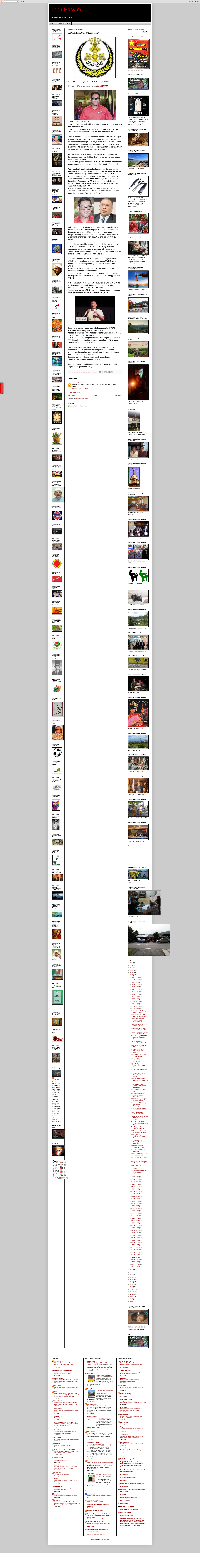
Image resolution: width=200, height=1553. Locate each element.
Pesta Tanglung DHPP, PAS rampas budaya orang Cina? (139, 1037)
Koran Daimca (124, 1442)
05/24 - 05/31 (135, 1218)
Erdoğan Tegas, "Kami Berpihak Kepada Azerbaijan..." (137, 1051)
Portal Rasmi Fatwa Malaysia (95, 1534)
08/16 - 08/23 (135, 1189)
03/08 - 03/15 (135, 1245)
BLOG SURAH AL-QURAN (95, 1511)
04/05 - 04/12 (135, 1235)
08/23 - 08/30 (135, 1186)
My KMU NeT (58, 1416)
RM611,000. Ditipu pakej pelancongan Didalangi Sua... (138, 1136)
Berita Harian (124, 1480)
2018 (131, 1272)
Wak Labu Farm (92, 1404)
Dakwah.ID (123, 1378)
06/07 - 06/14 (135, 1213)
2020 (131, 975)
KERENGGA (58, 1385)
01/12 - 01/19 (135, 1264)
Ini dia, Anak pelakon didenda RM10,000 (137, 1146)
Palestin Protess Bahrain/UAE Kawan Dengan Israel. (137, 1060)
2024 (131, 965)
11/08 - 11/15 (135, 994)
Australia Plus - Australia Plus (129, 1509)
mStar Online (124, 1486)
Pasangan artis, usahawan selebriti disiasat (138, 1055)
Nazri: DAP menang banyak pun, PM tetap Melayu (100, 1462)
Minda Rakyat (58, 1486)
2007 (131, 1299)
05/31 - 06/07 (135, 1215)
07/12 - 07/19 (135, 1201)
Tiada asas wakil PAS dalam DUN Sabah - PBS (139, 1024)
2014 (131, 1282)
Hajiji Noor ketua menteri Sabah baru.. (138, 1150)
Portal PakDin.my (59, 1378)
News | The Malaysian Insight (128, 1497)
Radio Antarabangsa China (128, 1459)
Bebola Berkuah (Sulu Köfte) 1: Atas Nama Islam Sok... (139, 1162)
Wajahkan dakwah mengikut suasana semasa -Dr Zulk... (139, 1172)
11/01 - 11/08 (135, 996)
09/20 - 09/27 (135, 1177)
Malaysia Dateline (125, 1512)
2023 (131, 967)
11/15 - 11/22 (135, 991)
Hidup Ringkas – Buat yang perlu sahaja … (133, 1483)
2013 (131, 1284)
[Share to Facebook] (109, 372)
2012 (131, 1287)
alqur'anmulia (91, 1494)
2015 (131, 1279)
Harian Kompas (125, 1500)
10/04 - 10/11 (135, 1006)
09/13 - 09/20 (135, 1179)
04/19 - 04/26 (135, 1230)
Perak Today (58, 1465)
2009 (131, 1294)
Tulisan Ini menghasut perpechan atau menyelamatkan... (137, 1020)
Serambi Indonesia (125, 1361)
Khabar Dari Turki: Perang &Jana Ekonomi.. (138, 1011)
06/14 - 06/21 (135, 1211)
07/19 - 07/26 (135, 1198)
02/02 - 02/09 (135, 1257)
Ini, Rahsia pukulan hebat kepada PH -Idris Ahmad (139, 1131)
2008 (131, 1296)
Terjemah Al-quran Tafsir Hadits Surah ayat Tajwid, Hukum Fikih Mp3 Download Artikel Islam (99, 1515)
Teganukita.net (91, 1473)
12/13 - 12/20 (135, 982)
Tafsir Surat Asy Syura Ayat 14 (95, 1518)
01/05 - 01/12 (135, 1267)
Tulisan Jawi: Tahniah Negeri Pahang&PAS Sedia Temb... (139, 1117)
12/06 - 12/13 (135, 984)
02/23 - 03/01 (135, 1249)
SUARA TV (57, 1437)
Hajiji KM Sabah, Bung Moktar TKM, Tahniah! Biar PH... (139, 1123)
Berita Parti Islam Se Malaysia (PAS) (65, 1422)
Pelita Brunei (124, 1474)
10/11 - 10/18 (135, 1004)
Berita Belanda (124, 1414)
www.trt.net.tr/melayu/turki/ (128, 1477)
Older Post (118, 395)
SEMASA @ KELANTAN (94, 1442)
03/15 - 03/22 (135, 1242)
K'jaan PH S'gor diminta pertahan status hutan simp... (138, 1065)
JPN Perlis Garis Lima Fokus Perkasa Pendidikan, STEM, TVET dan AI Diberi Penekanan (64, 1364)
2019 (131, 1270)
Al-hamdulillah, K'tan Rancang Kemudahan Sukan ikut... (138, 1142)
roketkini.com (58, 1494)
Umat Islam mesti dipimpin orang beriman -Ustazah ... (139, 1109)
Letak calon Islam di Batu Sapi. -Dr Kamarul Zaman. (139, 1015)
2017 (131, 1274)
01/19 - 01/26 (135, 1262)
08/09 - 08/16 (135, 1191)
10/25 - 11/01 (135, 999)
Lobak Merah (58, 1401)
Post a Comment (75, 392)
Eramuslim (123, 1407)
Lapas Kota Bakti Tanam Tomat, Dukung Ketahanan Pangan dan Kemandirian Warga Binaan (131, 1364)
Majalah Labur (91, 1361)
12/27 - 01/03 (135, 977)
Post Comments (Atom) (81, 399)
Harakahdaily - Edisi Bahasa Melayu (131, 1450)
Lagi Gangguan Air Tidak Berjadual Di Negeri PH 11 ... (139, 1080)
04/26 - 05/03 (135, 1228)
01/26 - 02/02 (135, 1259)
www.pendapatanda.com (127, 1456)
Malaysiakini (124, 1503)
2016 (131, 1277)
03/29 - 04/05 (135, 1237)
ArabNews (123, 1385)
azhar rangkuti (76, 382)
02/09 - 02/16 (135, 1254)
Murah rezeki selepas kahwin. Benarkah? (137, 1112)
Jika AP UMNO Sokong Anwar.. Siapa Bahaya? (138, 1042)
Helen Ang (57, 1443)
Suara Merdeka (58, 1361)
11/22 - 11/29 (135, 989)
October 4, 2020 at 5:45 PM (80, 388)
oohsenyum (90, 1373)
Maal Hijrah (90, 1508)
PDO (55, 1392)
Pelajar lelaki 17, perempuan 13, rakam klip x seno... (139, 1032)
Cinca (56, 1479)
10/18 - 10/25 (135, 1001)
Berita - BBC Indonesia (127, 1506)
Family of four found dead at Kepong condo (65, 1417)
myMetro (123, 1494)
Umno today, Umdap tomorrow (62, 1445)
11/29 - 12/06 (135, 987)
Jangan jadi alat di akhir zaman (62, 1474)
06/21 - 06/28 (135, 1208)
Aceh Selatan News (126, 1399)
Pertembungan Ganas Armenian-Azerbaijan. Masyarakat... (138, 1095)
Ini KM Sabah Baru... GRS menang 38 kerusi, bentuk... (138, 1167)
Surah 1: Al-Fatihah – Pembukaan (95, 1501)
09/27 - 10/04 (135, 1009)
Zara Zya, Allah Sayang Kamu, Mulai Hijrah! (137, 1127)
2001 (131, 1301)
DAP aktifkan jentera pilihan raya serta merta (65, 1495)
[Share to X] (107, 372)
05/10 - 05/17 (135, 1223)
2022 (131, 970)
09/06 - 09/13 (135, 1181)
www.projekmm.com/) (126, 1515)
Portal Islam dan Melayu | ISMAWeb (64, 1450)
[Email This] (103, 372)
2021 (131, 972)
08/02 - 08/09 (135, 1194)
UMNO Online (58, 1408)
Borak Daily (57, 1430)
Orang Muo (90, 1389)
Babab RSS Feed (92, 1416)
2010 (131, 1291)
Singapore (123, 1427)
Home (52, 23)
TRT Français (124, 1434)
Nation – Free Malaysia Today (63, 1370)
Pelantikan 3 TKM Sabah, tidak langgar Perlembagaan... (138, 1104)
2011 (131, 1289)
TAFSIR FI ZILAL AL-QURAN (95, 1522)
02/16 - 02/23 (135, 1252)
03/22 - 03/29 (135, 1240)
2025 (131, 963)
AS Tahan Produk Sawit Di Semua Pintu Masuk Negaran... (138, 1075)
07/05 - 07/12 (135, 1203)
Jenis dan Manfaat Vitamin (127, 1395)
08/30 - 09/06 (135, 1184)
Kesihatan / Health (125, 1393)
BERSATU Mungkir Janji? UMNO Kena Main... (138, 1099)
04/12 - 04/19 (135, 1233)
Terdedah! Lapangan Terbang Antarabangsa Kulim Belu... (138, 1085)
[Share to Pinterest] (111, 372)
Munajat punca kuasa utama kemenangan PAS (139, 1154)
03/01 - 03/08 (135, 1247)
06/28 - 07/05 (135, 1206)
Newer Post (71, 395)
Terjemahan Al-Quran (93, 1500)
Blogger (107, 1539)
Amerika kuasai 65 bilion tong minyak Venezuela (66, 1387)
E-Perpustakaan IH (64, 23)
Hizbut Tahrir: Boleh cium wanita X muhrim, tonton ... (139, 1028)
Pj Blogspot (57, 1472)
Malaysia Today (58, 1457)
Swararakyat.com (125, 1370)
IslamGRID (90, 1526)
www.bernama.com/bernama (128, 1453)
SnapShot (57, 1500)
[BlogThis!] (105, 372)
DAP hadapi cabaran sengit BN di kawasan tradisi (66, 1439)
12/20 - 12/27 (135, 979)
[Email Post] (100, 372)
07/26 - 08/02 (135, 1196)
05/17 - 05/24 (135, 1220)
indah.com (90, 1461)
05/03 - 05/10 (135, 1225)
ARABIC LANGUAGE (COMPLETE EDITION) (99, 1523)
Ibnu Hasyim (66, 9)
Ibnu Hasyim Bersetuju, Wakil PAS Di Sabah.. (139, 1046)
